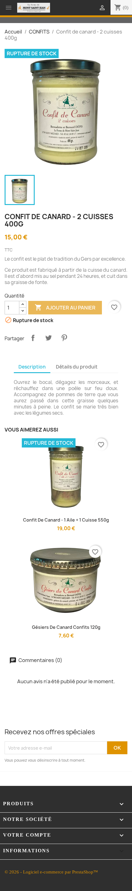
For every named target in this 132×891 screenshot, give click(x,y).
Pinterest (64, 338)
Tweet (48, 338)
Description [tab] (32, 367)
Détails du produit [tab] (77, 367)
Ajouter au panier (65, 307)
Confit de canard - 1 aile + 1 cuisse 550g (66, 520)
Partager (33, 338)
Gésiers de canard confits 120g (66, 627)
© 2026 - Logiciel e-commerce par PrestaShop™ (51, 871)
